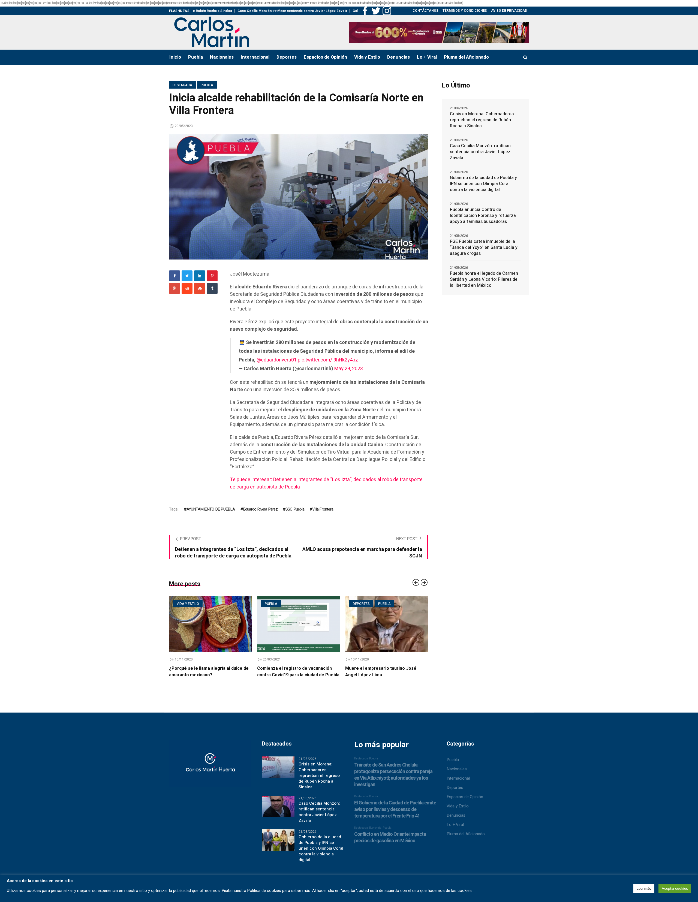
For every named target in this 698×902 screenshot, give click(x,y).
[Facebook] (174, 275)
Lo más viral (364, 603)
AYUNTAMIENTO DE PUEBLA (210, 509)
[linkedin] (199, 275)
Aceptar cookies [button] (675, 888)
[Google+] (174, 288)
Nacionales (457, 776)
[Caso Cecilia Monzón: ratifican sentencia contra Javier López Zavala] (278, 813)
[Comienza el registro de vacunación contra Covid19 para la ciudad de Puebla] (210, 624)
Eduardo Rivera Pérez (260, 509)
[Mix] (199, 288)
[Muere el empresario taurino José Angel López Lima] (298, 624)
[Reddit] (187, 288)
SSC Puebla (294, 509)
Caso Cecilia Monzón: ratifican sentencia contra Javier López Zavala (240, 10)
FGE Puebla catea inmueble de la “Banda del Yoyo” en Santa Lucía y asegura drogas (484, 247)
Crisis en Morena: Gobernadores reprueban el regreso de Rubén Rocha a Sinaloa (482, 120)
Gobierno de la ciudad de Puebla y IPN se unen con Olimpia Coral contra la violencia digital (483, 183)
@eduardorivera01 (277, 360)
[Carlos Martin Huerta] (210, 773)
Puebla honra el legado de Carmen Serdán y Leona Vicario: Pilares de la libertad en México (484, 279)
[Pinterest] (212, 275)
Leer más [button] (644, 888)
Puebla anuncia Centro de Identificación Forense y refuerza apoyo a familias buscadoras (483, 215)
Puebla (207, 85)
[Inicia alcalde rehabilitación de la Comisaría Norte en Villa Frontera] (298, 197)
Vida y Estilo (458, 813)
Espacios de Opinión (465, 803)
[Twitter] (187, 275)
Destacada (182, 85)
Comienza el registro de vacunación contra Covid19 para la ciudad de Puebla (210, 671)
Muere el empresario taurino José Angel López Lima (292, 671)
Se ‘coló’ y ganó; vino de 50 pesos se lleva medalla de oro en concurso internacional (383, 675)
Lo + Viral (455, 831)
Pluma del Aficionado (466, 840)
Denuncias (456, 822)
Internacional (458, 785)
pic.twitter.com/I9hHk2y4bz (328, 360)
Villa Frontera (322, 509)
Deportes (273, 603)
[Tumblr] (212, 288)
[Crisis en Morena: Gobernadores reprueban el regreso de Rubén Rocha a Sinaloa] (278, 773)
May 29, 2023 (348, 368)
